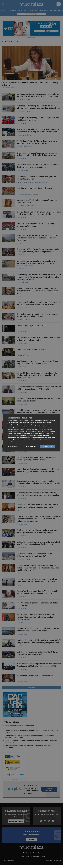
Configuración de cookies (39, 440)
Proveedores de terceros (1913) (34, 429)
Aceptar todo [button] (47, 446)
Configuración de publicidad (39, 437)
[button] (12, 446)
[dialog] (31, 432)
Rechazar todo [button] (31, 446)
